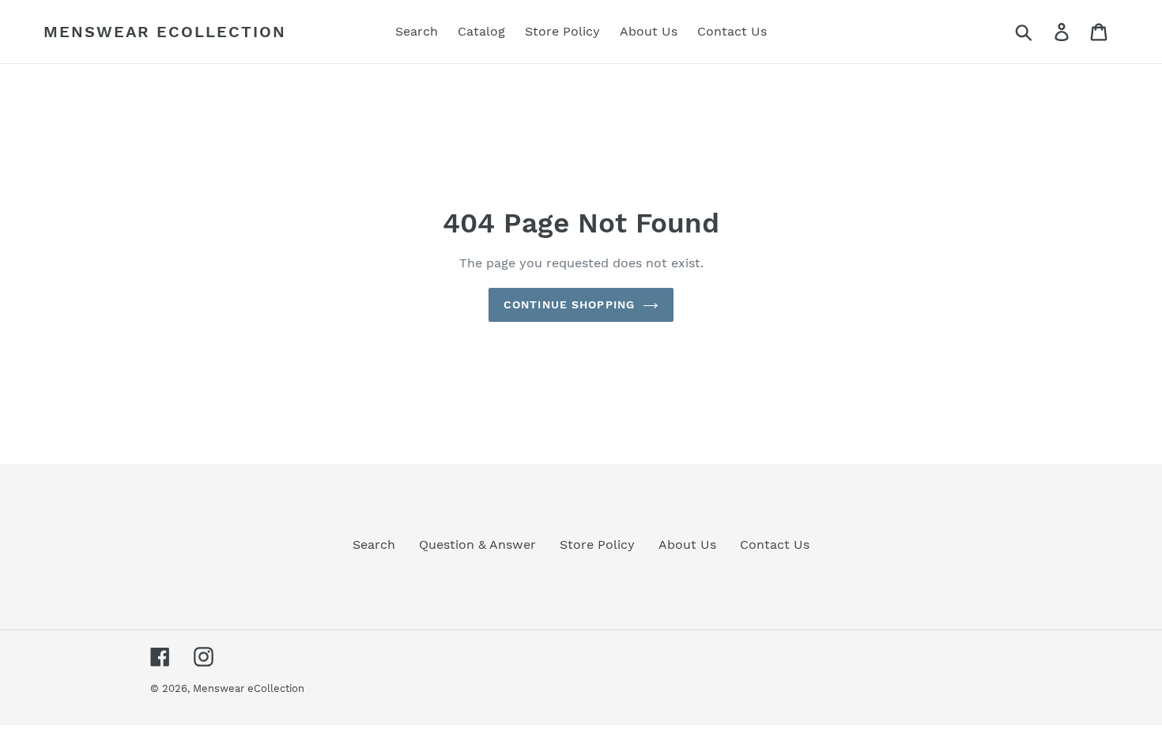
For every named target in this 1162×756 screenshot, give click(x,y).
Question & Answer (477, 544)
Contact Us (774, 544)
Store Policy (597, 544)
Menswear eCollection (164, 31)
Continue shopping (569, 304)
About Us (687, 544)
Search (374, 544)
